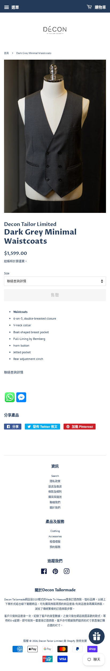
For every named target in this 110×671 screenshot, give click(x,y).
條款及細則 (55, 491)
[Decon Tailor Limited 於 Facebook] (44, 572)
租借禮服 (55, 541)
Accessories (55, 536)
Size (6, 273)
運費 (22, 261)
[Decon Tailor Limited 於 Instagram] (66, 572)
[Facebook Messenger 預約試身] (21, 401)
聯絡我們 (55, 502)
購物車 (100, 7)
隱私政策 (55, 481)
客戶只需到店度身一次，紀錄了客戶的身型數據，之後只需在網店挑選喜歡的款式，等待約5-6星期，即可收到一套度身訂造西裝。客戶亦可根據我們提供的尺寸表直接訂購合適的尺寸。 (55, 620)
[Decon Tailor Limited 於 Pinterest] (55, 572)
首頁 (6, 53)
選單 (14, 7)
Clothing (55, 531)
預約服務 (55, 547)
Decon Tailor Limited (50, 641)
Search (55, 476)
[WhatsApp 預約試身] (10, 401)
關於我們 (55, 507)
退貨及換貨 (55, 486)
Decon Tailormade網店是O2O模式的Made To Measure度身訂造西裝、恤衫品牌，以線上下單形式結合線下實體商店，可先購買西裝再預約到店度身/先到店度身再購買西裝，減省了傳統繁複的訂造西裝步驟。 (55, 604)
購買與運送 (55, 497)
